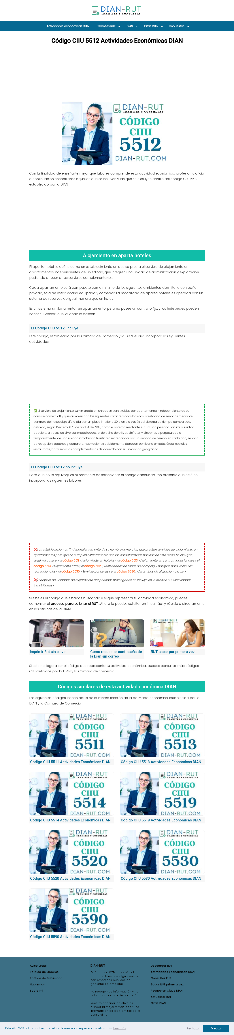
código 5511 (71, 560)
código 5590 (126, 571)
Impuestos (176, 26)
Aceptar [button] (216, 1028)
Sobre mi (36, 990)
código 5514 (42, 566)
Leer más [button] (119, 1028)
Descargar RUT (161, 966)
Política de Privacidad (46, 978)
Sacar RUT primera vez (167, 984)
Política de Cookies (44, 972)
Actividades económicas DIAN (68, 26)
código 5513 (129, 560)
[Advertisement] (117, 73)
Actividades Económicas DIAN (173, 972)
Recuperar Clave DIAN (167, 990)
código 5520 (93, 566)
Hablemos (37, 984)
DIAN (130, 26)
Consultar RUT (161, 978)
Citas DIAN (151, 26)
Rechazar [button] (193, 1028)
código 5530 (70, 571)
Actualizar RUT (161, 997)
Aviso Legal (38, 966)
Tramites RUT (106, 26)
